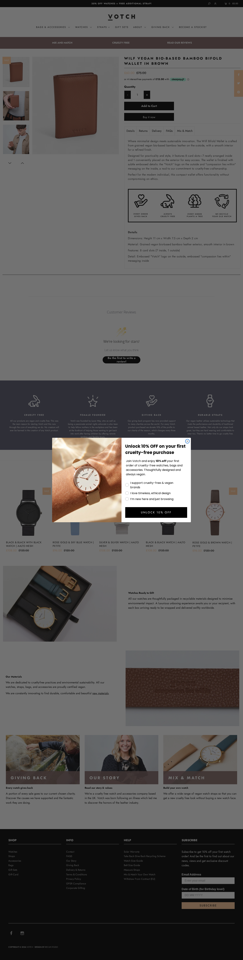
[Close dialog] (187, 441)
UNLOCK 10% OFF (156, 512)
